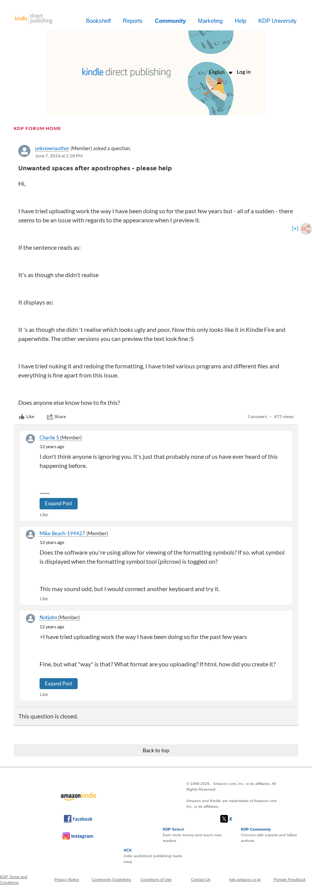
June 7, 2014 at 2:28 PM (59, 156)
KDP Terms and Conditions (13, 880)
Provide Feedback (290, 879)
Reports (133, 20)
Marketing (210, 20)
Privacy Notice (66, 879)
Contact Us (200, 879)
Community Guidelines (111, 879)
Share (60, 416)
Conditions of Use (156, 879)
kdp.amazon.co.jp (245, 879)
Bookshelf (98, 20)
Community (170, 20)
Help (240, 20)
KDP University (277, 20)
